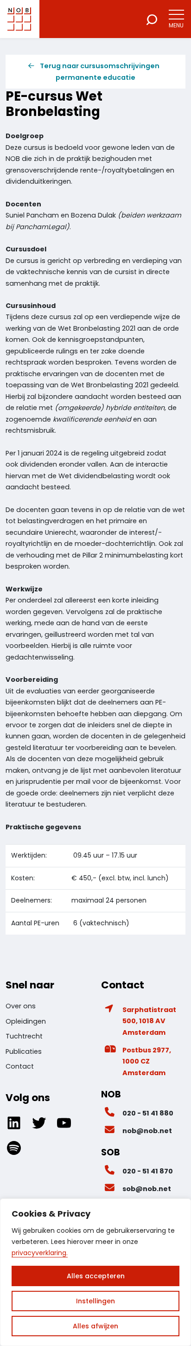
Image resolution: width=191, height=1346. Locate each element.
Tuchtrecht (24, 1036)
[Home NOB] (19, 19)
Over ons (21, 1006)
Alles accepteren (96, 1276)
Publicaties (24, 1051)
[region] (95, 1272)
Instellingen (95, 1301)
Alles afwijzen (95, 1326)
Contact (20, 1066)
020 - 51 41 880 (147, 1113)
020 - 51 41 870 (147, 1171)
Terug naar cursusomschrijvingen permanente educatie (99, 71)
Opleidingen (26, 1021)
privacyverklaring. (40, 1252)
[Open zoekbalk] (152, 19)
